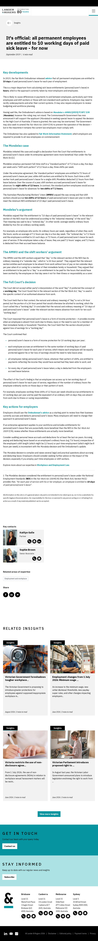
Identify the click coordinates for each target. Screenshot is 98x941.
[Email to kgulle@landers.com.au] (34, 541)
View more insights (49, 814)
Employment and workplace (16, 578)
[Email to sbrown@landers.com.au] (39, 559)
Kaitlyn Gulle (27, 532)
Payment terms (81, 933)
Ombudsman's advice (38, 412)
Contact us (9, 846)
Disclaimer (52, 933)
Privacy (93, 933)
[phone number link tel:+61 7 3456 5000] (23, 916)
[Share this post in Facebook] (5, 594)
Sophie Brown (27, 549)
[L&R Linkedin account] (39, 541)
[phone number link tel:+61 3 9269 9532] (29, 541)
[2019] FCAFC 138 (71, 112)
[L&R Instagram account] (16, 933)
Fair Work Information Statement (55, 134)
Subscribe (9, 877)
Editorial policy (65, 933)
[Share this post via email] (17, 594)
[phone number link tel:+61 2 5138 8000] (41, 913)
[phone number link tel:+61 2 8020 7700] (75, 913)
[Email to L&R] (33, 916)
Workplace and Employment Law (53, 465)
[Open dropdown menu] (93, 10)
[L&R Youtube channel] (11, 933)
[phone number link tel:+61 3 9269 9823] (34, 559)
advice (48, 78)
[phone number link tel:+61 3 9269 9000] (58, 916)
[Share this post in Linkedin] (11, 594)
